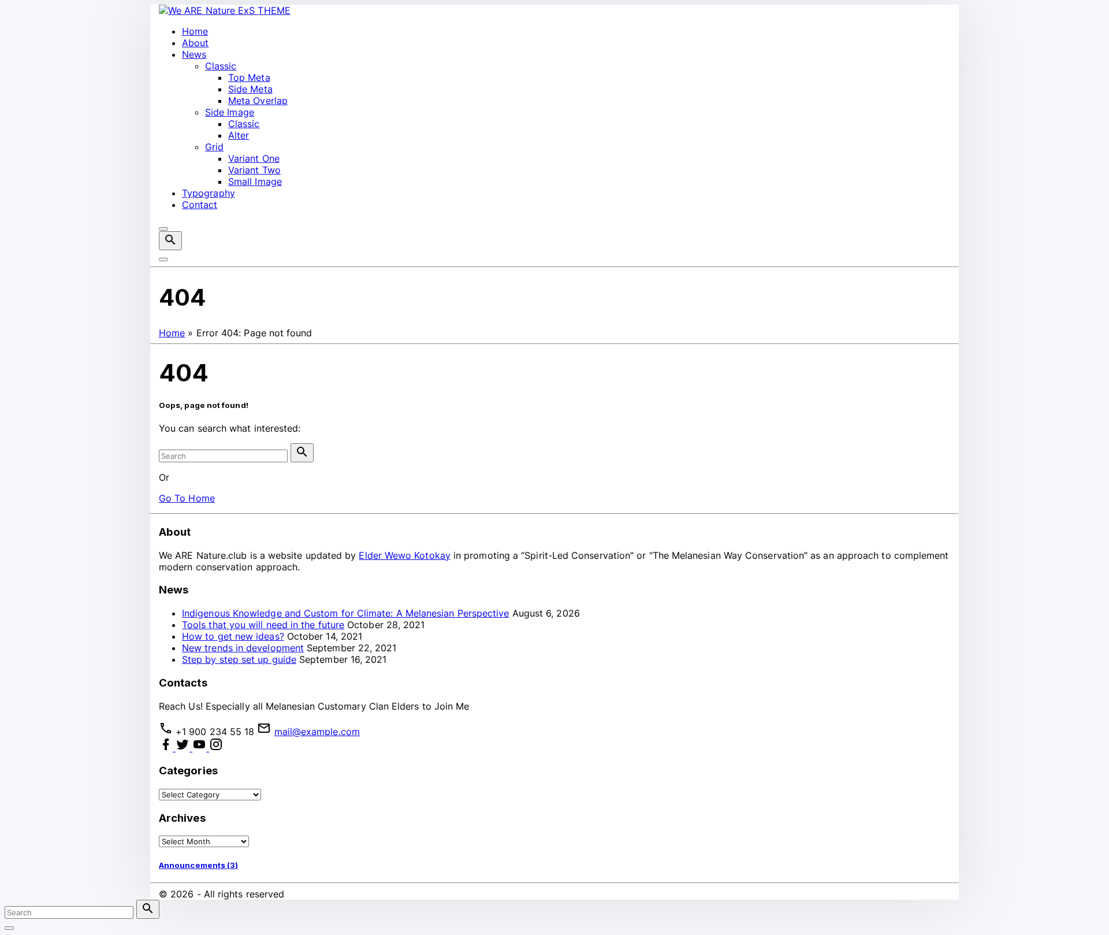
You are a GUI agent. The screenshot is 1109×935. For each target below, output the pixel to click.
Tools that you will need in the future (263, 624)
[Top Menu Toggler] (163, 259)
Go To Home (187, 498)
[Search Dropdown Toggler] (170, 240)
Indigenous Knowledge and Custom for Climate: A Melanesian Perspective (345, 613)
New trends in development (243, 648)
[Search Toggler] (9, 928)
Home (172, 333)
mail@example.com (317, 731)
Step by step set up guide (239, 659)
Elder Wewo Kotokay (404, 555)
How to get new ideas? (233, 636)
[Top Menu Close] (163, 229)
